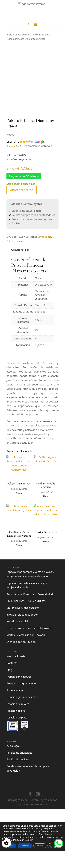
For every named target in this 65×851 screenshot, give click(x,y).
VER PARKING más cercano (22, 607)
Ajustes (40, 846)
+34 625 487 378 (36, 600)
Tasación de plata (16, 717)
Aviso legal (13, 745)
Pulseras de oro (40, 34)
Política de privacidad (19, 752)
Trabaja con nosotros (19, 676)
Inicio (9, 34)
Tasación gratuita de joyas (22, 697)
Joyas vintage (14, 690)
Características (20, 249)
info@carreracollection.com (22, 614)
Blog (9, 670)
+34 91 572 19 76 (15, 600)
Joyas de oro (22, 34)
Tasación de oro (15, 710)
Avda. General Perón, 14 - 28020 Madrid (29, 594)
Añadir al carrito (21, 190)
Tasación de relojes (17, 704)
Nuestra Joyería (15, 656)
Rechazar (25, 846)
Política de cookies (17, 759)
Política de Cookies (23, 840)
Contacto (12, 663)
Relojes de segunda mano (21, 683)
